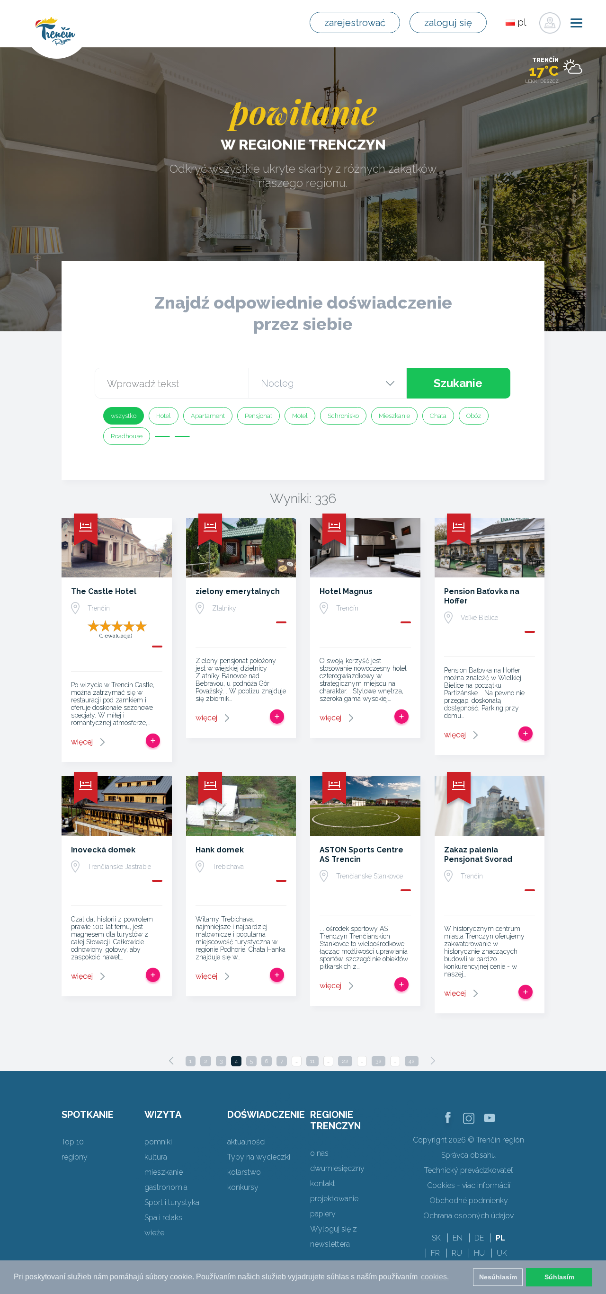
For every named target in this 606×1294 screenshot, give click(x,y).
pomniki (158, 1141)
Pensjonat (258, 415)
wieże (154, 1232)
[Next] (432, 1060)
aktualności (246, 1141)
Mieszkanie (394, 415)
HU (479, 1253)
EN (458, 1237)
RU (457, 1253)
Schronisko (343, 415)
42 (412, 1061)
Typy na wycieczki (258, 1156)
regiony (75, 1156)
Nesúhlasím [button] (498, 1277)
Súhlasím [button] (559, 1277)
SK (436, 1237)
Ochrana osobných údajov (468, 1215)
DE (479, 1237)
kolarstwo (244, 1172)
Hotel (163, 415)
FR (435, 1253)
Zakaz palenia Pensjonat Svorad (478, 854)
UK (502, 1253)
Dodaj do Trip (152, 740)
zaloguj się (448, 22)
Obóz (473, 415)
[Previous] (171, 1060)
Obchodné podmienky (468, 1200)
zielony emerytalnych (238, 591)
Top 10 (73, 1141)
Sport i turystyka (171, 1202)
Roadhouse (127, 436)
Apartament (208, 415)
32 (378, 1061)
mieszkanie (163, 1172)
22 (345, 1061)
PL (500, 1237)
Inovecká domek (103, 849)
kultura (155, 1156)
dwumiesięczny (337, 1168)
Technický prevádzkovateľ (468, 1170)
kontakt (322, 1183)
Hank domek (220, 849)
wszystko (123, 415)
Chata (438, 415)
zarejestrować (354, 22)
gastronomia (165, 1187)
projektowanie (334, 1198)
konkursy (242, 1187)
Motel (300, 415)
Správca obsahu (468, 1155)
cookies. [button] (435, 1277)
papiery (323, 1213)
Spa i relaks (163, 1217)
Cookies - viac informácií (468, 1185)
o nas (319, 1153)
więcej (82, 741)
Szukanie (458, 383)
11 (312, 1061)
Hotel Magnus (346, 591)
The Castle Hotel (103, 591)
